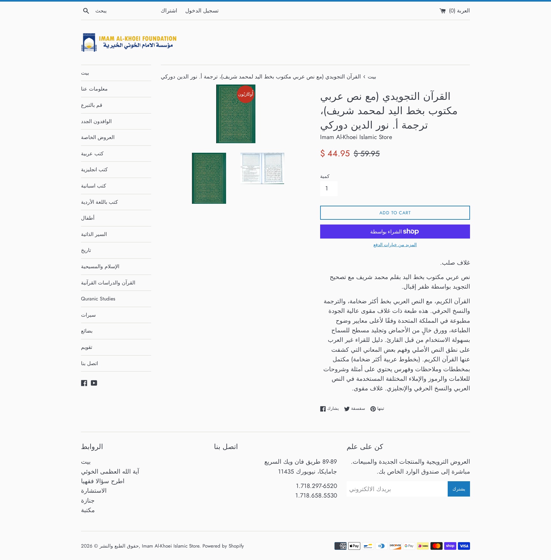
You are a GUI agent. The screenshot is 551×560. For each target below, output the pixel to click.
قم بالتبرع (91, 105)
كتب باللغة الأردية (99, 202)
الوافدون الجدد (96, 121)
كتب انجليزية (94, 169)
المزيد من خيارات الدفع (395, 244)
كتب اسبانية (93, 185)
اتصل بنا (89, 363)
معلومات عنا (94, 88)
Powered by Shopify (223, 545)
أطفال (87, 218)
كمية (324, 176)
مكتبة (88, 510)
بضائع (86, 331)
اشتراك (169, 10)
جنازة (88, 500)
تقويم (86, 347)
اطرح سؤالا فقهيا (102, 481)
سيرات (88, 315)
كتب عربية (92, 153)
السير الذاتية (94, 234)
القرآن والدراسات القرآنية (108, 282)
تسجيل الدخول (202, 10)
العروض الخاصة (97, 137)
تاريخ (86, 250)
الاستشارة (94, 490)
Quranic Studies (98, 298)
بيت (85, 73)
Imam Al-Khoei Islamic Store (170, 545)
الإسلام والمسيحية (100, 266)
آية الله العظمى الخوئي (110, 471)
